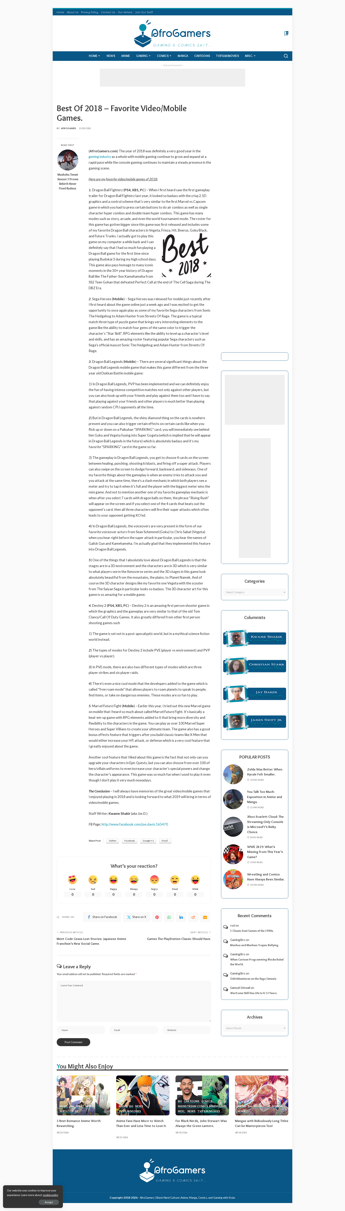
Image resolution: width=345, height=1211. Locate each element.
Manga (277, 1106)
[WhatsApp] (169, 917)
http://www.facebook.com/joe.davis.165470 (134, 824)
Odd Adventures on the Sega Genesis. (253, 978)
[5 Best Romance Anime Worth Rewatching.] (83, 1095)
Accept (49, 1202)
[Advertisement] (172, 78)
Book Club (262, 1106)
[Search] (286, 56)
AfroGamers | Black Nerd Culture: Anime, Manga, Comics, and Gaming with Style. (187, 1197)
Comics (206, 1101)
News (89, 1106)
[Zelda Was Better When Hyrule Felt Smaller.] (233, 774)
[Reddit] (193, 917)
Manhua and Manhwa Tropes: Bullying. (254, 945)
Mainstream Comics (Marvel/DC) (202, 1106)
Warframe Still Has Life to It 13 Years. (253, 993)
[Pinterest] (157, 917)
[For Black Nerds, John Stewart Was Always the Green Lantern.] (202, 1095)
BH (72, 1106)
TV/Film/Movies (130, 1111)
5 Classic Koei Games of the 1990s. (252, 931)
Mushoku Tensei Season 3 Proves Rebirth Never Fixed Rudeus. (67, 181)
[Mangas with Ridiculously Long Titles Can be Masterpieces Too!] (261, 1095)
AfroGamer (68, 128)
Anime (63, 1106)
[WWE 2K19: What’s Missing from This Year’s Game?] (233, 854)
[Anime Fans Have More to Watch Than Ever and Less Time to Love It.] (143, 1095)
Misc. (79, 1106)
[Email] (205, 917)
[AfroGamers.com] (172, 33)
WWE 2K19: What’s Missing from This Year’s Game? (265, 852)
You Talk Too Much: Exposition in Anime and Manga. (264, 797)
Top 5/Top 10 (68, 1111)
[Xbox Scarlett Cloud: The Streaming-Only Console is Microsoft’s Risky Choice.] (233, 827)
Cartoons (191, 1101)
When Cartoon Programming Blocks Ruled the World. (257, 962)
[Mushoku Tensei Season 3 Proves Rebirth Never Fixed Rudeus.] (67, 160)
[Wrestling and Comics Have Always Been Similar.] (233, 879)
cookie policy (50, 1195)
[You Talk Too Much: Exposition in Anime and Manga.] (233, 799)
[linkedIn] (181, 917)
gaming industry (100, 156)
